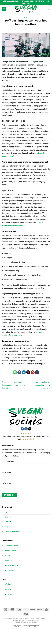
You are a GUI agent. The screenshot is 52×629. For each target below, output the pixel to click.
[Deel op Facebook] (19, 372)
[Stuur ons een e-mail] (29, 428)
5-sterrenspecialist (27, 439)
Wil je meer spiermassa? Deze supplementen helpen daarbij (13, 385)
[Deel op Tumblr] (37, 372)
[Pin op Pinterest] (33, 372)
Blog (26, 17)
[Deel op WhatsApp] (15, 372)
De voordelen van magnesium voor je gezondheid (42, 385)
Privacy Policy (41, 619)
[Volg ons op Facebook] (22, 428)
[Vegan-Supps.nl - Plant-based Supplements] (26, 9)
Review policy (18, 620)
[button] (4, 9)
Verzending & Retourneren (26, 622)
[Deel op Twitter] (24, 372)
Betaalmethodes (32, 620)
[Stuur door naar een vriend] (28, 372)
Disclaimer (29, 619)
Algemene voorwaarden (14, 619)
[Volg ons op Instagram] (26, 428)
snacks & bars (16, 335)
